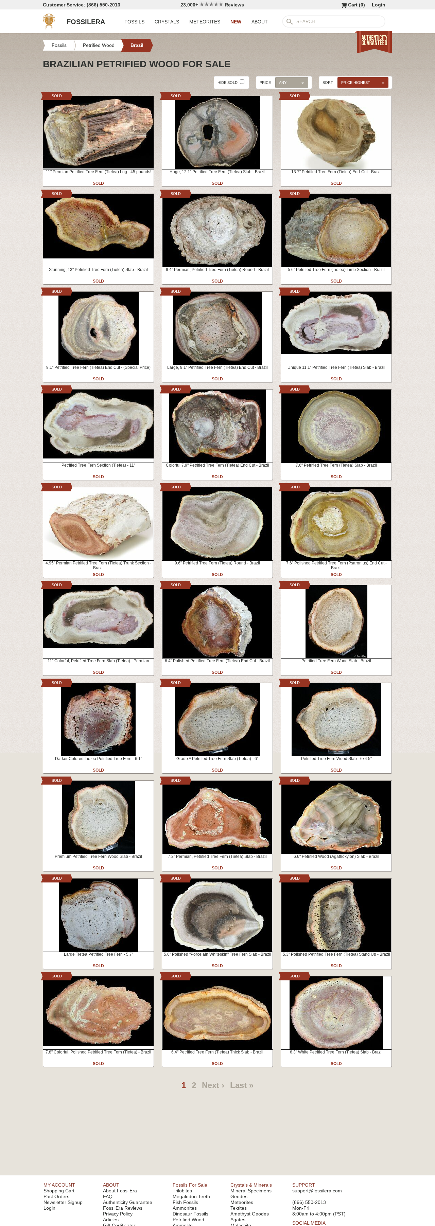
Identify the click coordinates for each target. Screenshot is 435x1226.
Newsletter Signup (63, 1202)
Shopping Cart (59, 1190)
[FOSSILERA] (49, 28)
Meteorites (241, 1202)
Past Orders (56, 1196)
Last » (242, 1085)
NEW (235, 21)
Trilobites (182, 1190)
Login (378, 4)
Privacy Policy (118, 1213)
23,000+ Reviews (212, 4)
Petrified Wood (188, 1219)
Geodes (238, 1196)
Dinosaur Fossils (190, 1213)
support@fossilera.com (317, 1190)
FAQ (107, 1196)
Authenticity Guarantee (127, 1202)
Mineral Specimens (251, 1190)
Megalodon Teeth (191, 1196)
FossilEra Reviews (122, 1208)
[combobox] (361, 82)
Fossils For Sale (190, 1185)
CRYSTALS (167, 21)
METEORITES (204, 21)
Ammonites (185, 1208)
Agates (237, 1219)
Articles (111, 1219)
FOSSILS (134, 21)
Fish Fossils (185, 1202)
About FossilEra (120, 1190)
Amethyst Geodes (249, 1213)
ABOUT (259, 21)
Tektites (238, 1208)
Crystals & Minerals (251, 1185)
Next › (213, 1085)
